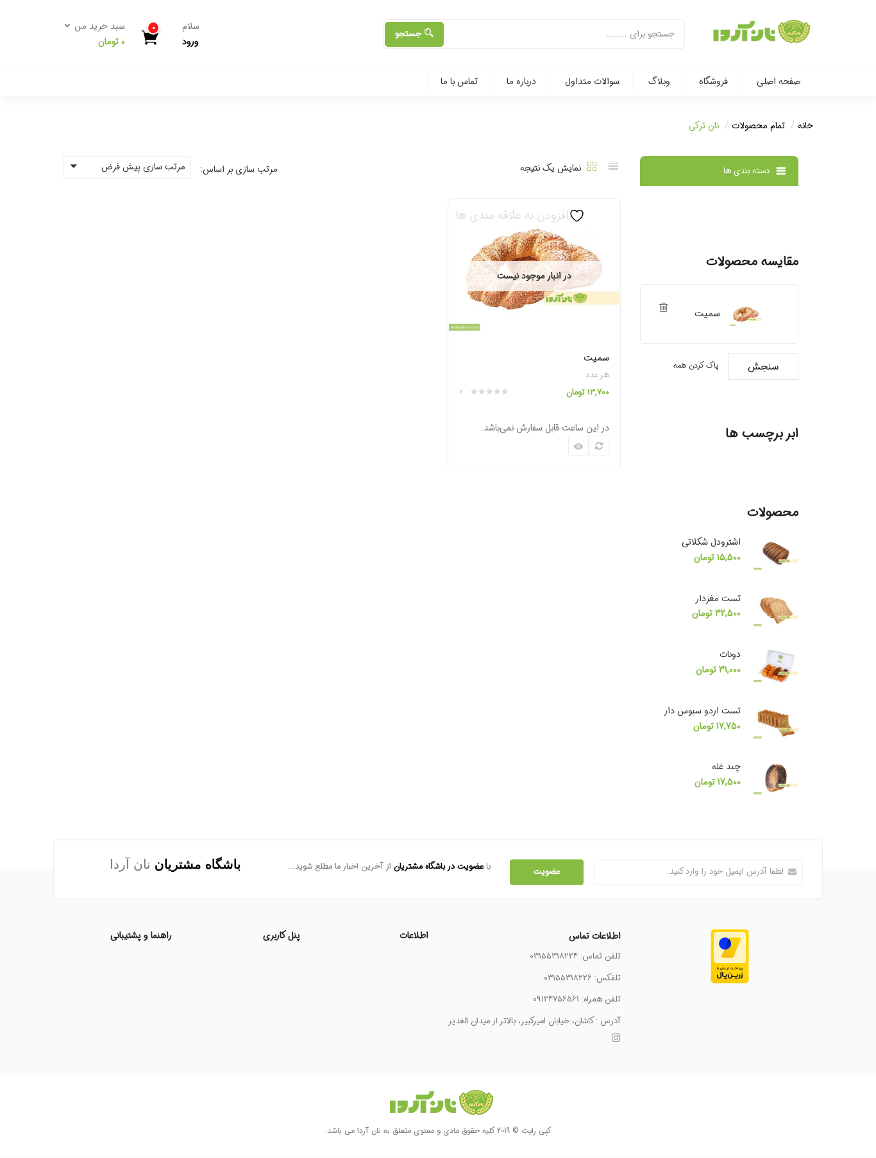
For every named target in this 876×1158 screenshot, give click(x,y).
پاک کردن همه (695, 365)
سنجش (763, 367)
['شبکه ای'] (592, 168)
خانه (805, 126)
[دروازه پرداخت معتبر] (730, 935)
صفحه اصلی (778, 81)
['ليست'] (613, 168)
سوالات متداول (592, 81)
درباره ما (521, 81)
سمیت (596, 358)
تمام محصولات (758, 126)
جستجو (408, 33)
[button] (99, 34)
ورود (190, 42)
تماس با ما (459, 81)
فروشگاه (713, 81)
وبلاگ (659, 81)
